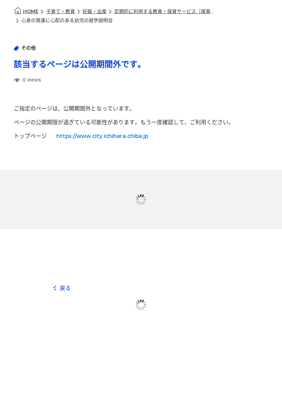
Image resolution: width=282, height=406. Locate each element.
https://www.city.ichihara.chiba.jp (102, 136)
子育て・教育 (60, 11)
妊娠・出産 (95, 11)
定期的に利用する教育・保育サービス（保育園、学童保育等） (165, 11)
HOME (31, 11)
